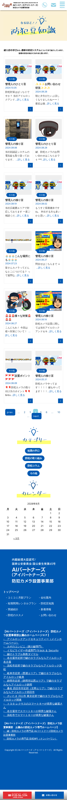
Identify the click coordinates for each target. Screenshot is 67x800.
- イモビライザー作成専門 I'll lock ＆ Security (31, 650)
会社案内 (46, 597)
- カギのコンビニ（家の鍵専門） (23, 646)
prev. (10, 412)
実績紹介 (13, 609)
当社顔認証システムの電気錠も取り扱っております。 (17, 156)
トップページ (11, 591)
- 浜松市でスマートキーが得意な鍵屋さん (28, 715)
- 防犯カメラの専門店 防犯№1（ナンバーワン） (30, 738)
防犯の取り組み (33, 458)
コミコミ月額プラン (19, 597)
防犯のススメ (15, 615)
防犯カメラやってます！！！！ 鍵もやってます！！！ (48, 387)
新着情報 (46, 609)
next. (36, 416)
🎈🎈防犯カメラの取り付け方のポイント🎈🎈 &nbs (18, 391)
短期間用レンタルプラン (22, 603)
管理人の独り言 (14, 143)
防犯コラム (34, 465)
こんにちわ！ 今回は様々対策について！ (18, 331)
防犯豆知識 (47, 603)
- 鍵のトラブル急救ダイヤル (20, 654)
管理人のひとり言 (15, 84)
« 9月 (16, 538)
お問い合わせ (48, 615)
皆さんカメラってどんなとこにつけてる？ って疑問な (17, 271)
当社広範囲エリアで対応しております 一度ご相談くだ (17, 212)
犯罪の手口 (34, 450)
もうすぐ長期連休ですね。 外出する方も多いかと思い (47, 212)
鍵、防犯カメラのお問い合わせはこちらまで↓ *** (47, 156)
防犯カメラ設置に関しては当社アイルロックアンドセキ (48, 327)
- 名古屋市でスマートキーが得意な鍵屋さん (30, 711)
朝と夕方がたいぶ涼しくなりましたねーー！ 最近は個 (47, 99)
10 (59, 412)
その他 (12, 79)
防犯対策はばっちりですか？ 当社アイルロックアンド (17, 96)
